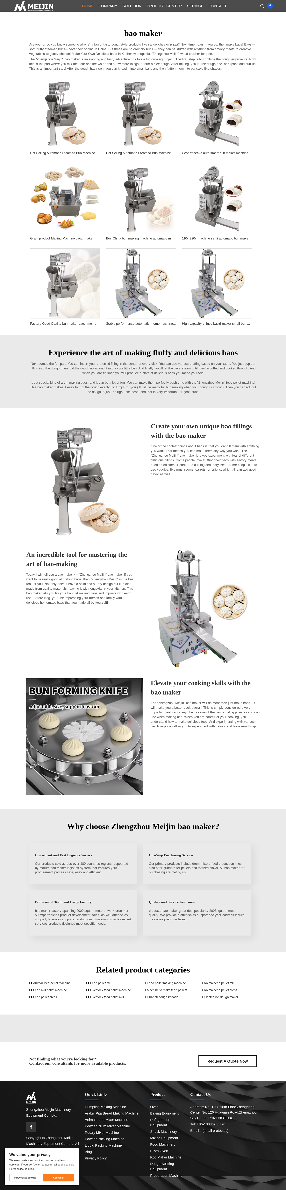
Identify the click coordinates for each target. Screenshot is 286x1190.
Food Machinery (162, 1144)
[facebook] (270, 6)
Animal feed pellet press (220, 990)
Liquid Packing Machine (103, 1145)
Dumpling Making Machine (105, 1107)
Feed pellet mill (100, 983)
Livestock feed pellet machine (110, 990)
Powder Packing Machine (104, 1139)
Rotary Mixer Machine (102, 1133)
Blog (88, 1152)
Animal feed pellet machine (52, 983)
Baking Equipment (164, 1113)
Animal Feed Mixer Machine (106, 1120)
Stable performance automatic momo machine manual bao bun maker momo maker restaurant (174, 323)
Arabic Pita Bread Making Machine (112, 1113)
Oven (154, 1107)
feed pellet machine (240, 382)
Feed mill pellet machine (50, 990)
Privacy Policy (96, 1158)
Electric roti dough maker (221, 997)
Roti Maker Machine (165, 1157)
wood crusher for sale (196, 54)
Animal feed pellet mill (219, 983)
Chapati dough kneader (163, 997)
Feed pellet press (45, 997)
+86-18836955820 (211, 1124)
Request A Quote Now (227, 1061)
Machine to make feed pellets (167, 990)
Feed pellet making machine (166, 983)
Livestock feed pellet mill (107, 997)
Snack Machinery (163, 1132)
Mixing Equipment (164, 1138)
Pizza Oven (159, 1151)
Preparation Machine (166, 1176)
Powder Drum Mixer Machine (107, 1126)
